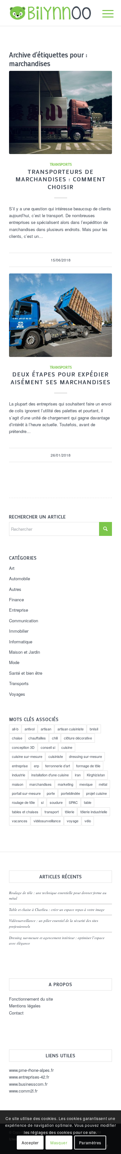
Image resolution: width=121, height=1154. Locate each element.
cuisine (66, 747)
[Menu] (103, 14)
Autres (15, 589)
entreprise (20, 765)
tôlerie (69, 811)
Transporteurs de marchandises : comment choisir (60, 179)
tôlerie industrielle (93, 811)
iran (78, 774)
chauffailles (37, 737)
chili (55, 737)
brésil (94, 728)
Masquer (58, 1142)
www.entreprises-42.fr (29, 1077)
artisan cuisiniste (70, 728)
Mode (14, 662)
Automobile (19, 578)
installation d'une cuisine (50, 774)
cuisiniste (55, 756)
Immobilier (18, 631)
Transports (61, 164)
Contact (16, 1013)
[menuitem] (103, 14)
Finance (16, 599)
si (42, 802)
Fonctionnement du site (31, 999)
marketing (65, 784)
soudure (56, 802)
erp (36, 765)
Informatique (20, 641)
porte (51, 793)
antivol (30, 728)
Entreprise (18, 610)
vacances (19, 820)
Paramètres (90, 1142)
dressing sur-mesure (85, 756)
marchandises (40, 784)
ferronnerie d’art (57, 765)
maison (17, 784)
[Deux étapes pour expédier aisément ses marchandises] (60, 315)
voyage (72, 820)
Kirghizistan (96, 774)
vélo (88, 820)
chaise (17, 737)
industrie (18, 774)
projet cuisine (96, 793)
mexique (86, 784)
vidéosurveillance (47, 820)
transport (52, 811)
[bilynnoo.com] (50, 13)
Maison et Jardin (24, 652)
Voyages (17, 694)
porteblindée (70, 793)
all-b (15, 728)
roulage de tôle (23, 802)
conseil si (48, 747)
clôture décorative (78, 737)
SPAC (73, 802)
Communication (23, 620)
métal (103, 784)
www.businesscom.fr (28, 1084)
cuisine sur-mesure (27, 756)
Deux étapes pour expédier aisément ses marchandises (61, 378)
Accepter (30, 1142)
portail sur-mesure (26, 793)
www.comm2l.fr (23, 1091)
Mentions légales (25, 1006)
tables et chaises (25, 811)
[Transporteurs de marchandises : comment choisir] (60, 112)
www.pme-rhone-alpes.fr (31, 1070)
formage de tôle (88, 765)
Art (12, 568)
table (87, 802)
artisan (46, 728)
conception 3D (23, 747)
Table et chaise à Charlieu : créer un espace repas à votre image (57, 909)
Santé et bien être (25, 673)
